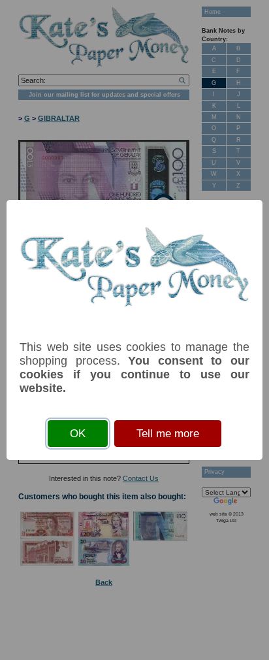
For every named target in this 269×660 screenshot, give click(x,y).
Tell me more (167, 433)
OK (78, 433)
